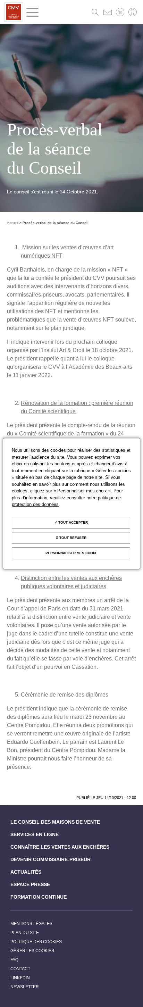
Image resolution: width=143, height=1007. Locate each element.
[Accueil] (14, 12)
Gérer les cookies (32, 950)
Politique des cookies (36, 941)
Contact (20, 968)
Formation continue (38, 897)
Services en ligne (34, 834)
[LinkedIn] (120, 12)
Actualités (25, 872)
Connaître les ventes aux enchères (59, 847)
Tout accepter (72, 522)
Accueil (12, 223)
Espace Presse (30, 884)
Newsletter (24, 986)
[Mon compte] (132, 12)
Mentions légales (31, 923)
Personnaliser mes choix (70, 553)
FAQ (14, 959)
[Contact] (107, 12)
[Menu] (32, 12)
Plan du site (24, 932)
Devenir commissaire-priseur (50, 859)
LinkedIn (20, 977)
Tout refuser (72, 538)
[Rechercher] (95, 12)
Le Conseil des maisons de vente (55, 822)
